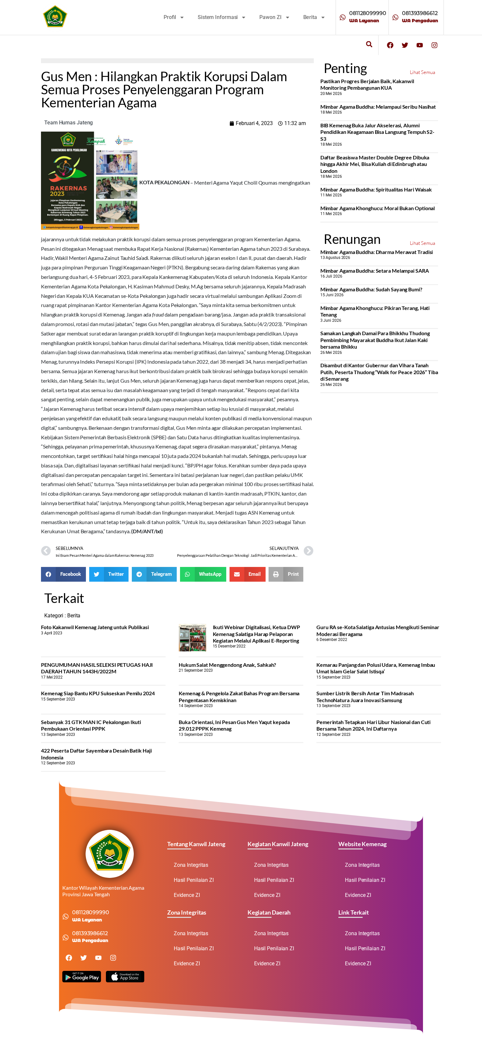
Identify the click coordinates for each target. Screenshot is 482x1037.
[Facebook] (390, 45)
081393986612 (420, 13)
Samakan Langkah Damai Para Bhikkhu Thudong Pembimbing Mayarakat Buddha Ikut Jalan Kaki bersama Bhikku (375, 340)
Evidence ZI (187, 895)
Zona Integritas (191, 865)
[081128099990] (342, 17)
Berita (310, 17)
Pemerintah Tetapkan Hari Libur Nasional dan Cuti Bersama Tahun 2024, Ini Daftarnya (373, 725)
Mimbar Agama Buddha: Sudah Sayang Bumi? (371, 289)
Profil (170, 17)
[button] (369, 44)
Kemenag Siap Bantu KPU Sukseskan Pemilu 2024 (98, 693)
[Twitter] (405, 45)
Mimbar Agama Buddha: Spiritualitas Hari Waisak (376, 189)
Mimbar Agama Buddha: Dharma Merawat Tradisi (376, 252)
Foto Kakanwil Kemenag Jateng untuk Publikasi (95, 627)
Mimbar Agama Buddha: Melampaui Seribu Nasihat (378, 106)
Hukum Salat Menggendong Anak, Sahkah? (227, 665)
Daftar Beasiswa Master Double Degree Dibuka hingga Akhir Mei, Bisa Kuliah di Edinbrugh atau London (375, 164)
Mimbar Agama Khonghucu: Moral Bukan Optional (377, 208)
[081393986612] (395, 17)
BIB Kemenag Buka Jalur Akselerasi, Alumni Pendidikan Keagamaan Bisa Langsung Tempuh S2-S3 (377, 132)
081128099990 (367, 13)
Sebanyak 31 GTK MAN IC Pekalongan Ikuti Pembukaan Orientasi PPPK (91, 725)
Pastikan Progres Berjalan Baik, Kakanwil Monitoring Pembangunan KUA (367, 84)
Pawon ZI (270, 17)
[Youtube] (419, 45)
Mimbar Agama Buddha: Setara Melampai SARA (374, 270)
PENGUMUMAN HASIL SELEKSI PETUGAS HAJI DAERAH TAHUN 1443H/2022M (97, 668)
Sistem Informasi (218, 17)
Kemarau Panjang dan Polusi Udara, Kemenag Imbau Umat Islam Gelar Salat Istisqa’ (375, 668)
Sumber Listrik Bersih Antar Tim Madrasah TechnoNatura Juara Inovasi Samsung (365, 696)
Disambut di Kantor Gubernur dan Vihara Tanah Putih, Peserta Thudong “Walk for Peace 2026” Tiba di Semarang (379, 372)
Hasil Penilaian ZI (194, 880)
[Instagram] (434, 45)
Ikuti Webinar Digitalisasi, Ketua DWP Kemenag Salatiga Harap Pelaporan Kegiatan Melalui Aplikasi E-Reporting (256, 634)
